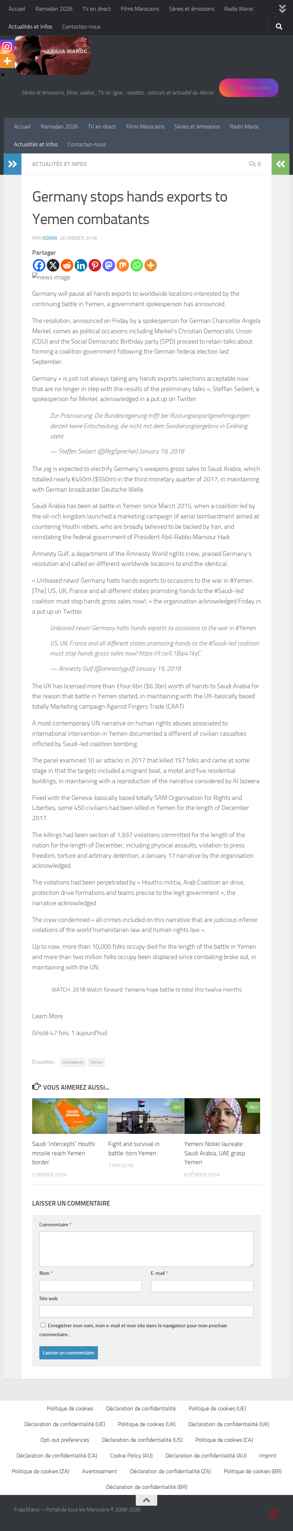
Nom (46, 1273)
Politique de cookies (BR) (253, 1471)
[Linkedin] (81, 265)
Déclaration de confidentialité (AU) (206, 1455)
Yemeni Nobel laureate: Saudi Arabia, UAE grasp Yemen (214, 1153)
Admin (49, 238)
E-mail (159, 1273)
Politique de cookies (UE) (217, 1408)
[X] (53, 265)
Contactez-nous (81, 26)
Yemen (96, 1062)
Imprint (268, 1455)
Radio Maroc (239, 8)
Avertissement (99, 1471)
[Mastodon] (109, 265)
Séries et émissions (191, 8)
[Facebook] (39, 265)
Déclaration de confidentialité (141, 1408)
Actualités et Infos (30, 26)
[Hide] (3, 75)
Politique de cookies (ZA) (40, 1471)
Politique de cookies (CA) (224, 1439)
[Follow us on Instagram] (274, 1514)
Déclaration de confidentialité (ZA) (170, 1471)
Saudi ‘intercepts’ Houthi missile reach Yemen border (63, 1153)
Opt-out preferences (64, 1439)
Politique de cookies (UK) (146, 1424)
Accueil (17, 8)
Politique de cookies (70, 1408)
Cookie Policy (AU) (131, 1455)
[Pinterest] (95, 265)
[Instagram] (7, 47)
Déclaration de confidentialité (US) (142, 1439)
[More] (150, 265)
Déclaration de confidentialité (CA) (56, 1455)
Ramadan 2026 (54, 8)
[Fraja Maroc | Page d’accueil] (52, 53)
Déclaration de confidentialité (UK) (228, 1424)
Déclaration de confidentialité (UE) (64, 1424)
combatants (73, 1062)
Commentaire (55, 1225)
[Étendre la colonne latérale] (12, 164)
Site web (48, 1299)
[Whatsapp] (136, 265)
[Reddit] (67, 265)
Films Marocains (140, 8)
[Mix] (122, 265)
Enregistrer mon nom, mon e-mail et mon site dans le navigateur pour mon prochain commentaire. (133, 1330)
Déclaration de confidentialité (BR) (146, 1487)
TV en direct (97, 8)
